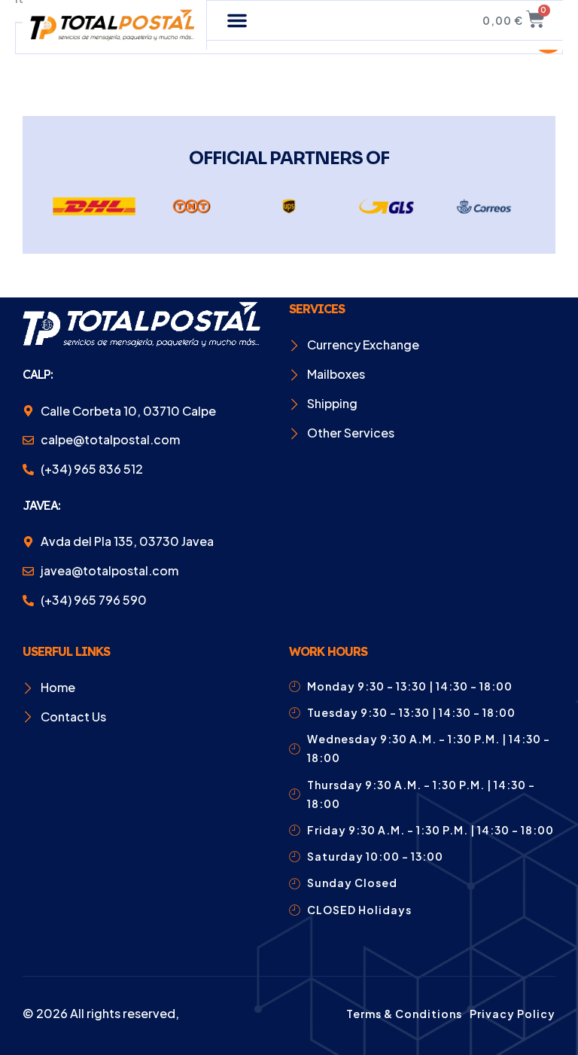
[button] (237, 20)
